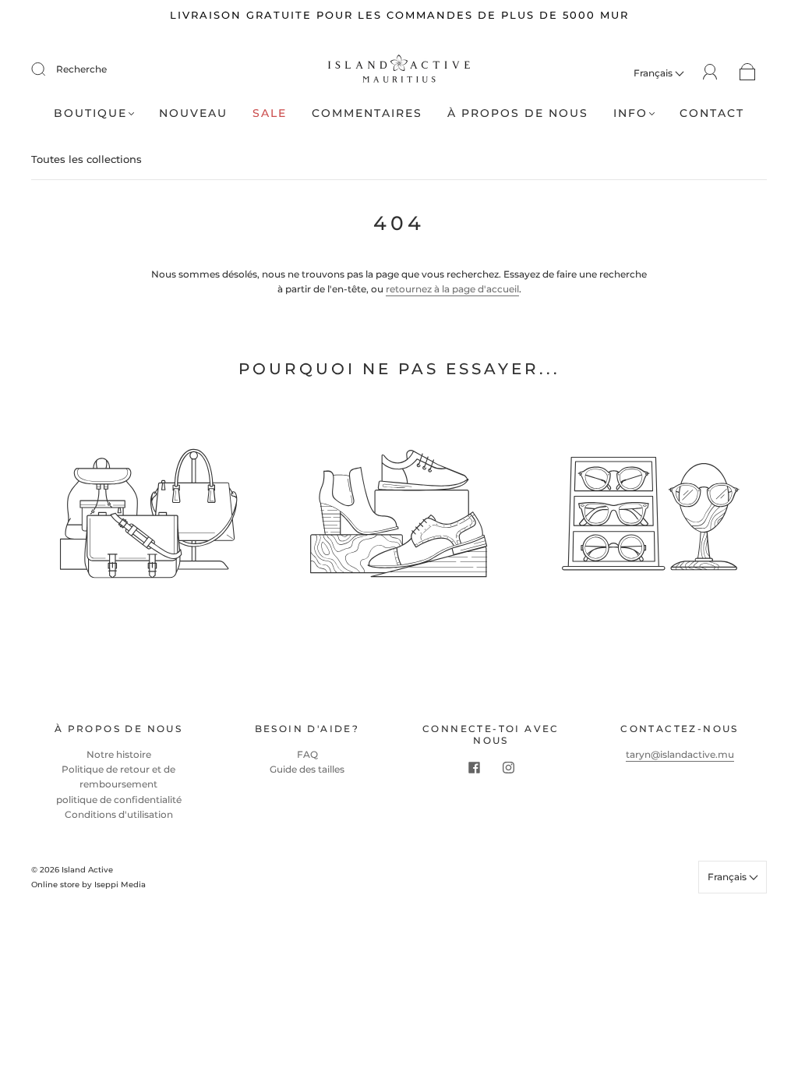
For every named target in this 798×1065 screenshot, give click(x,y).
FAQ (307, 754)
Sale (269, 113)
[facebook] (474, 768)
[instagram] (508, 768)
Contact (712, 113)
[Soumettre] (48, 69)
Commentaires (367, 113)
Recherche (81, 69)
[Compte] (710, 72)
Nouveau (193, 113)
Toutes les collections (86, 159)
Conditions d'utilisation (119, 814)
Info (630, 113)
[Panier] (748, 73)
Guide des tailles (307, 769)
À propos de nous (517, 113)
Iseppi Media (120, 884)
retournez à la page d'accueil (452, 289)
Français (654, 73)
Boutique (90, 113)
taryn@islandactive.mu (680, 754)
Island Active (87, 870)
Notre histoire (119, 754)
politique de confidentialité (119, 799)
